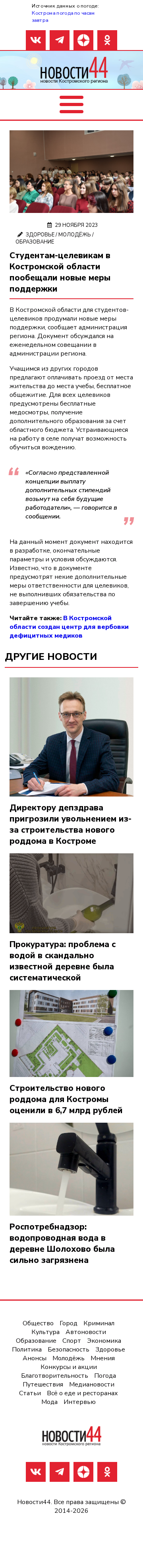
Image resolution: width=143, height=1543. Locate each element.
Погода (105, 1375)
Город (68, 1323)
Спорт (71, 1340)
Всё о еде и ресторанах (82, 1393)
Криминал (98, 1323)
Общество (38, 1323)
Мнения (103, 1358)
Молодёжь (74, 234)
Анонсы (34, 1358)
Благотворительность (54, 1375)
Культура (45, 1332)
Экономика (104, 1340)
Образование (34, 242)
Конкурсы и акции (69, 1367)
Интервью (80, 1402)
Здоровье (40, 234)
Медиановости (91, 1384)
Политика (27, 1349)
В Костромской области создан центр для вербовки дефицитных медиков (69, 627)
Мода (49, 1402)
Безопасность (68, 1349)
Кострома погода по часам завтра (63, 16)
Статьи (30, 1393)
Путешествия (43, 1384)
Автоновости (86, 1332)
